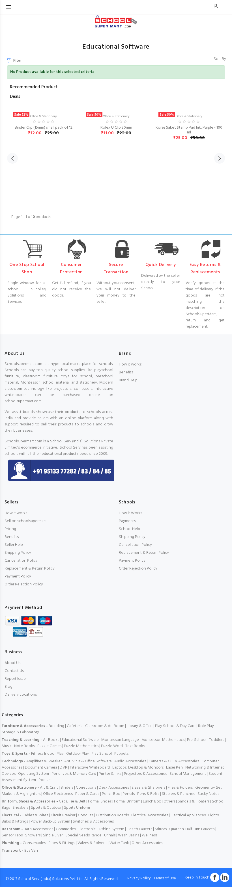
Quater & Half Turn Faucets (191, 829)
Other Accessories (147, 843)
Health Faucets (139, 829)
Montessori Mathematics (162, 740)
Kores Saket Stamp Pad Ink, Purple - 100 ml (189, 130)
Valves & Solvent (92, 843)
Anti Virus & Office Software (88, 761)
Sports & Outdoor (46, 807)
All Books (51, 740)
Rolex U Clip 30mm (116, 127)
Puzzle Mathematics (81, 746)
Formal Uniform (127, 801)
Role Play (206, 726)
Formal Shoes (99, 801)
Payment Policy (18, 576)
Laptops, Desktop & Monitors (138, 767)
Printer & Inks (110, 774)
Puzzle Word (112, 746)
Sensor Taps (12, 835)
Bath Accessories (38, 829)
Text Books (135, 746)
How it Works (130, 513)
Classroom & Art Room (104, 726)
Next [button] (219, 158)
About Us (12, 663)
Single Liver (53, 835)
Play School (101, 753)
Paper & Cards (87, 794)
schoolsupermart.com (23, 401)
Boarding (56, 726)
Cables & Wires (35, 815)
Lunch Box (152, 801)
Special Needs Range (83, 835)
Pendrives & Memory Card (73, 774)
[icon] (215, 7)
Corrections (86, 787)
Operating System (33, 774)
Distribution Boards (112, 815)
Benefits (126, 372)
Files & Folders (180, 787)
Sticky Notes (208, 794)
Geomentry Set (208, 787)
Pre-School (197, 740)
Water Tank (119, 843)
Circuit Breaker (63, 815)
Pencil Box (111, 794)
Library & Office (139, 726)
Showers (32, 835)
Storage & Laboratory (20, 732)
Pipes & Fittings (61, 843)
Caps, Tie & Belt (72, 801)
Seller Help (14, 545)
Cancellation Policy (21, 560)
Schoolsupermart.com (23, 364)
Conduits (85, 815)
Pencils (129, 794)
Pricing (10, 529)
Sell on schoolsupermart (25, 521)
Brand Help (128, 380)
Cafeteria (75, 726)
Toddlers (216, 740)
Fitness (37, 753)
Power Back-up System (50, 821)
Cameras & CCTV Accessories (174, 761)
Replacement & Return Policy (30, 568)
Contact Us (14, 671)
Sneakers (20, 807)
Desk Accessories (114, 787)
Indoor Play (54, 753)
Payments (127, 521)
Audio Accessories (130, 761)
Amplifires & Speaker (44, 761)
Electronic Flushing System (101, 829)
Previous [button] (12, 158)
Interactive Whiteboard (90, 767)
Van (34, 850)
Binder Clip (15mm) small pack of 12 (43, 127)
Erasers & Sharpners (148, 787)
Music (7, 746)
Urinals (109, 835)
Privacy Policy (139, 878)
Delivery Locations (21, 694)
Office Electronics (58, 794)
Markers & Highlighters (21, 794)
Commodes (66, 829)
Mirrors (161, 829)
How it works (130, 364)
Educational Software (80, 740)
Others (169, 801)
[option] (43, 117)
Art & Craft (49, 787)
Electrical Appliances (188, 815)
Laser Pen (174, 767)
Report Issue (15, 679)
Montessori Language (120, 740)
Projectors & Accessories (145, 774)
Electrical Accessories (149, 815)
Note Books (24, 746)
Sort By (220, 59)
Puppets (121, 753)
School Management (187, 774)
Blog (8, 686)
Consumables (34, 843)
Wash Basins (128, 835)
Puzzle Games (49, 746)
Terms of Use (165, 878)
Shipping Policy (18, 552)
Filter (17, 61)
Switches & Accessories (93, 821)
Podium (44, 780)
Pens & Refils (148, 794)
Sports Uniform (77, 807)
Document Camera (41, 767)
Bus (27, 850)
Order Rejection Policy (24, 584)
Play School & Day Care (175, 726)
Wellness (149, 835)
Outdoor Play (77, 753)
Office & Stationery (43, 116)
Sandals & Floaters (193, 801)
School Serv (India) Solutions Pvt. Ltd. (50, 879)
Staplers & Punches (178, 794)
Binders (67, 787)
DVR (63, 767)
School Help (129, 529)
